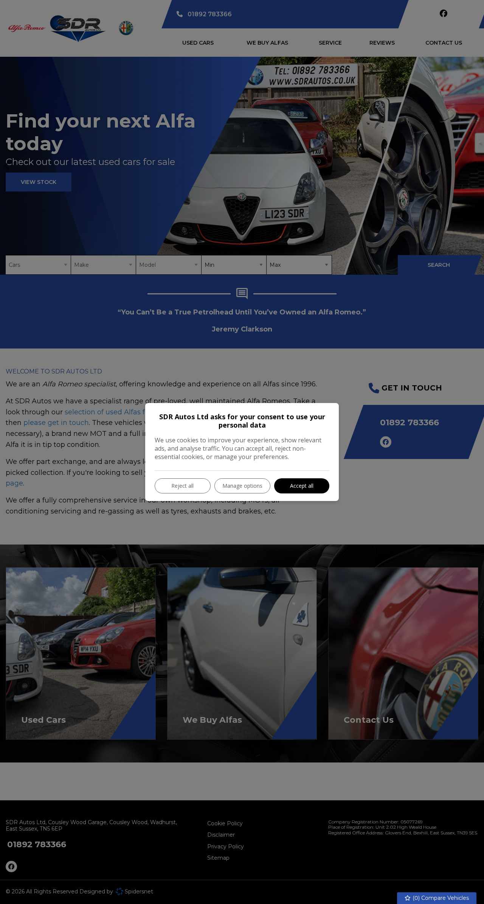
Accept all (301, 485)
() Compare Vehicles (440, 898)
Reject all (182, 485)
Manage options (242, 485)
